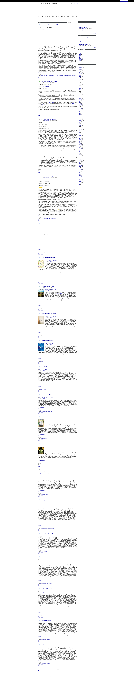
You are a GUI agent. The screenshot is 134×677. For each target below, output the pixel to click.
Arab (40, 170)
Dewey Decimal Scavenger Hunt (84, 44)
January (80, 70)
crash (64, 75)
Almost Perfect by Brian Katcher (47, 556)
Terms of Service (93, 676)
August (80, 80)
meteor (47, 464)
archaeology (50, 170)
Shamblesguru (83, 42)
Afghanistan (41, 528)
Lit (45, 75)
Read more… (40, 72)
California (44, 528)
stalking (45, 389)
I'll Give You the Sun (48, 260)
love (51, 252)
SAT (79, 57)
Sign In (132, 0)
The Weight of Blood (48, 316)
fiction (72, 75)
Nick (49, 75)
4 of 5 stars (50, 344)
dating (41, 389)
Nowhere (51, 75)
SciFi (53, 75)
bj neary (45, 341)
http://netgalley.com (47, 31)
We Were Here (47, 289)
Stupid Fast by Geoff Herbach (47, 470)
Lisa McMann (52, 397)
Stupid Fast (46, 473)
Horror (41, 464)
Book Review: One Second (83, 27)
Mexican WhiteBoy (60, 293)
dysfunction (41, 438)
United (47, 170)
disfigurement (45, 252)
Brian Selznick (52, 343)
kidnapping (46, 411)
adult (40, 411)
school (54, 218)
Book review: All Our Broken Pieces (48, 223)
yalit (61, 170)
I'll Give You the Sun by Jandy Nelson (48, 257)
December (80, 72)
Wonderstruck (47, 343)
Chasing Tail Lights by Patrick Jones (48, 588)
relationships (45, 335)
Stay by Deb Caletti (45, 366)
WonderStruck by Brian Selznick (47, 340)
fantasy (54, 170)
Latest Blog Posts (81, 22)
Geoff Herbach (51, 473)
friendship (43, 308)
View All (94, 33)
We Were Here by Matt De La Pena (48, 286)
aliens (62, 75)
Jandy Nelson (55, 260)
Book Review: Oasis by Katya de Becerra (49, 119)
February (80, 83)
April (79, 75)
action (58, 75)
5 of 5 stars (50, 261)
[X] (39, 77)
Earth (42, 75)
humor (49, 218)
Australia (42, 170)
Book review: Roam (82, 24)
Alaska (41, 75)
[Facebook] (42, 77)
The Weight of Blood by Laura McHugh (49, 313)
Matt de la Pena (53, 289)
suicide (47, 494)
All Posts (39, 20)
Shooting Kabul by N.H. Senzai (47, 500)
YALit (56, 75)
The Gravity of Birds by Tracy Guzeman (49, 417)
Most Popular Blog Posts (82, 35)
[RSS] (38, 670)
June (79, 68)
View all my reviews (41, 276)
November (80, 87)
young (51, 411)
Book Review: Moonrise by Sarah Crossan (49, 81)
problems (49, 308)
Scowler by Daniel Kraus (46, 444)
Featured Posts (45, 20)
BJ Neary (45, 258)
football (43, 494)
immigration (49, 528)
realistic (55, 252)
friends (56, 170)
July (79, 100)
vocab (80, 55)
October (80, 79)
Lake (44, 75)
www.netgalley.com (45, 86)
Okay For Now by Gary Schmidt (47, 533)
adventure (60, 75)
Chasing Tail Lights (50, 591)
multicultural (46, 308)
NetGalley (47, 75)
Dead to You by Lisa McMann (47, 394)
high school (43, 639)
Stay (42, 369)
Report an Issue (86, 676)
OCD (40, 252)
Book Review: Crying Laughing (47, 176)
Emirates (45, 170)
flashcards (80, 59)
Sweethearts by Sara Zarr (46, 620)
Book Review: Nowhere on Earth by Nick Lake (50, 24)
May (79, 74)
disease (42, 218)
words (80, 54)
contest (80, 60)
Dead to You (46, 397)
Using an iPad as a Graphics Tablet (85, 41)
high (74, 75)
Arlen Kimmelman (46, 82)
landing (44, 464)
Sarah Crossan (44, 104)
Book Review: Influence (83, 30)
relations (46, 438)
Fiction (80, 58)
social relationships (47, 639)
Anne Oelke (82, 45)
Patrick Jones (56, 591)
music (52, 252)
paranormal (59, 170)
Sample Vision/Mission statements (85, 37)
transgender (50, 583)
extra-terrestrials (67, 75)
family (70, 75)
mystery (43, 335)
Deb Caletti (46, 369)
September (80, 67)
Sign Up (129, 0)
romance (52, 218)
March (80, 69)
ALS (40, 218)
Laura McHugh (55, 316)
